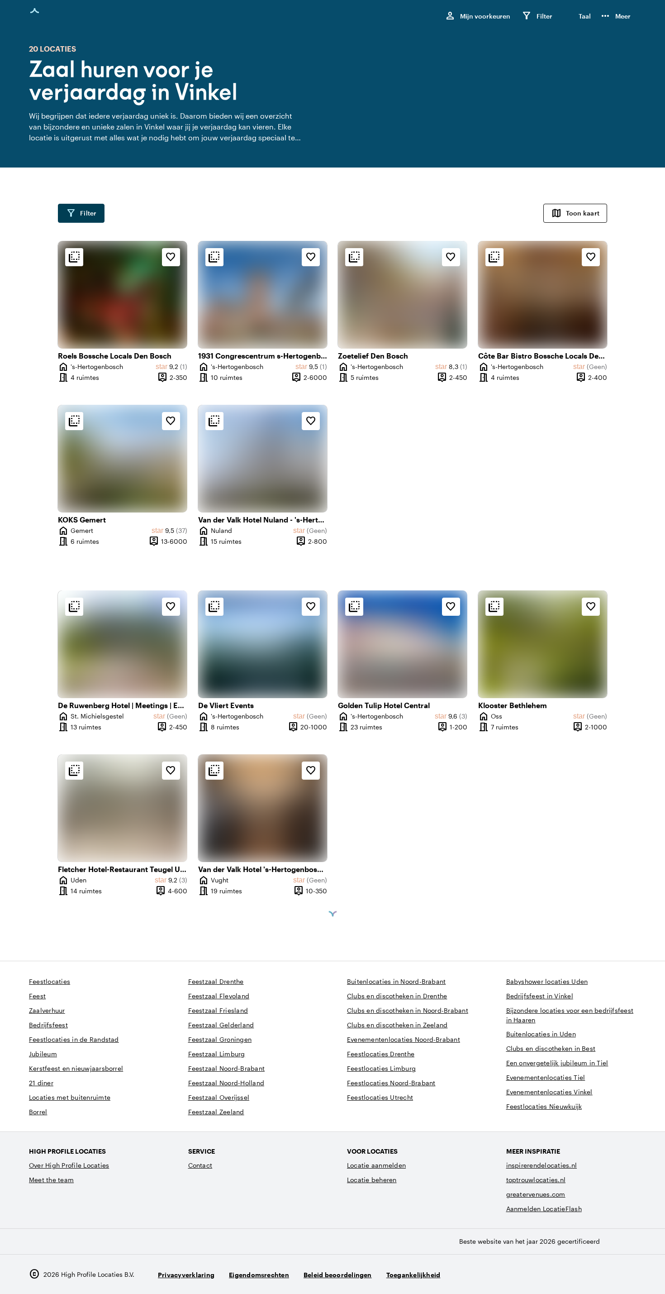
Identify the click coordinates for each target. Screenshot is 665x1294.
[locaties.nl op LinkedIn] (627, 1274)
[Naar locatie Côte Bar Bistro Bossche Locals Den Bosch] (543, 295)
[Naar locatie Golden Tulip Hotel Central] (402, 644)
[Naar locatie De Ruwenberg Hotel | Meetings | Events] (122, 644)
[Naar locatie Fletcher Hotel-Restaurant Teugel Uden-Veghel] (122, 808)
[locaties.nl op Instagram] (577, 1274)
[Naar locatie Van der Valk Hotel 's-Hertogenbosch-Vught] (263, 808)
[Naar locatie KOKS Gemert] (122, 459)
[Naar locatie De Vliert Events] (263, 644)
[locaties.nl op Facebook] (602, 1274)
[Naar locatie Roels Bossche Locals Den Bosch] (122, 295)
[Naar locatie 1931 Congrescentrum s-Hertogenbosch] (263, 295)
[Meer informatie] (74, 257)
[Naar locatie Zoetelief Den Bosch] (402, 295)
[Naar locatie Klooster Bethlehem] (543, 644)
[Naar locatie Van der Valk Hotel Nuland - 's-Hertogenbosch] (263, 459)
